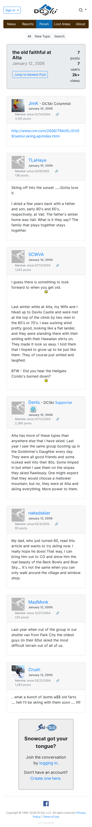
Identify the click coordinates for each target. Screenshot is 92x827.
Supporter (63, 402)
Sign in (10, 10)
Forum (44, 24)
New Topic (42, 36)
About (80, 24)
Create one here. (45, 778)
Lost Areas (62, 24)
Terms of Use (51, 816)
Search (59, 36)
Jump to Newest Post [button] (30, 74)
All (29, 36)
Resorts (28, 24)
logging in (48, 763)
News (11, 24)
